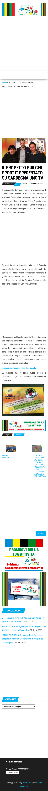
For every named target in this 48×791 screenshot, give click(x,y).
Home (4, 82)
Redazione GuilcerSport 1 (35, 184)
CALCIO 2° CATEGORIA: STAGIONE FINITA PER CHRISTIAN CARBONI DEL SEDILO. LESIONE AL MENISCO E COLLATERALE (40, 465)
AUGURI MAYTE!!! (5, 456)
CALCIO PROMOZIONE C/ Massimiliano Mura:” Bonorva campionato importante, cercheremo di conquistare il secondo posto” (23, 639)
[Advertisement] (24, 44)
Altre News (19, 435)
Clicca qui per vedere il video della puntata (19, 368)
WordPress (27, 782)
